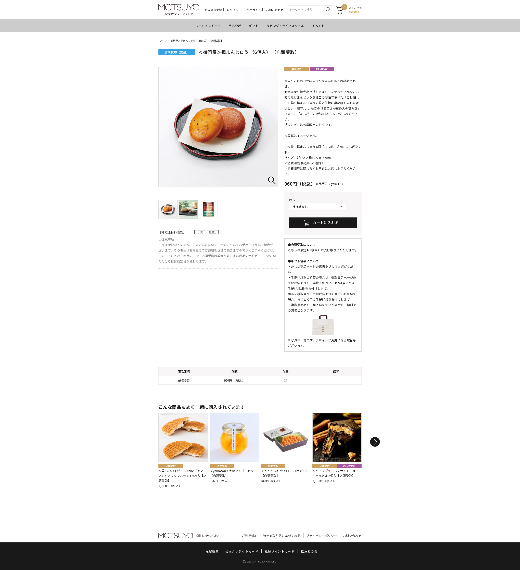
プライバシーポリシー (321, 535)
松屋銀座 (212, 551)
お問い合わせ (275, 9)
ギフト (253, 26)
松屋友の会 (309, 551)
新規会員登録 (213, 9)
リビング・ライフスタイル (285, 26)
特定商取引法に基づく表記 (282, 535)
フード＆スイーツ (208, 26)
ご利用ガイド (252, 9)
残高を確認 (354, 11)
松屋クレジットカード (242, 551)
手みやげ (235, 26)
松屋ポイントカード (280, 551)
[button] (375, 442)
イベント (318, 26)
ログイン (232, 9)
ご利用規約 (250, 535)
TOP (161, 40)
